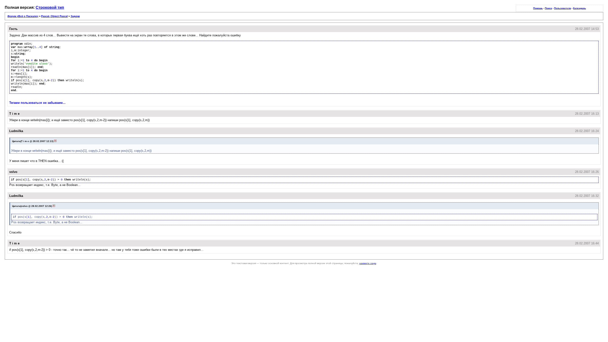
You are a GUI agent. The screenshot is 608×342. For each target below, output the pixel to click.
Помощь (538, 8)
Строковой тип (50, 7)
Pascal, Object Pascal (54, 16)
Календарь (579, 8)
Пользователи (562, 8)
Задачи (75, 16)
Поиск (548, 8)
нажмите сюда (367, 263)
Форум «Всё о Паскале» (22, 16)
